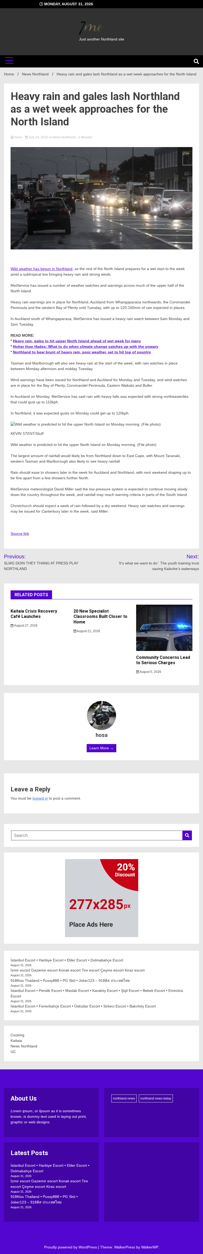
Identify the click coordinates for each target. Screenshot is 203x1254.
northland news (124, 1098)
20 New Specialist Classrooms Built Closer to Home (100, 617)
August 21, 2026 (88, 631)
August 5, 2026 (150, 672)
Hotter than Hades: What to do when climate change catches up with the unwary (85, 346)
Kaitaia (16, 1040)
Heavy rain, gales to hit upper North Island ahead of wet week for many (77, 341)
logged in (40, 798)
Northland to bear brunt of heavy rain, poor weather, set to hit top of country (82, 352)
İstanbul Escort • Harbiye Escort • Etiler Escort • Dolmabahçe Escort (67, 960)
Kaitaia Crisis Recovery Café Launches (34, 614)
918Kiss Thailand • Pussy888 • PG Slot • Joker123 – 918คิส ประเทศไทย (70, 980)
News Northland (64, 137)
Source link (20, 533)
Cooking (17, 1035)
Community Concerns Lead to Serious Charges (163, 660)
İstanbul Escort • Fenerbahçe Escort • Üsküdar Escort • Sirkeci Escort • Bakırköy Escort (83, 1006)
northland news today (155, 1098)
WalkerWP (149, 1247)
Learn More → (101, 748)
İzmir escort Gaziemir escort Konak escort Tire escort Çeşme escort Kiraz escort (78, 970)
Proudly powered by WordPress (71, 1247)
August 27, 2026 (25, 625)
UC (13, 1052)
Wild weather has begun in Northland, (42, 269)
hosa (18, 137)
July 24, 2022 (38, 137)
